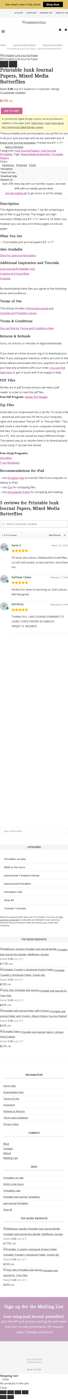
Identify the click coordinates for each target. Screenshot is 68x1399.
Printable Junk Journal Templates (21, 1196)
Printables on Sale (15, 859)
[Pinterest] (32, 1347)
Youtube (5, 278)
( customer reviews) (13, 92)
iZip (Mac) (6, 458)
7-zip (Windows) (10, 463)
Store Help (31, 13)
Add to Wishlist (14, 147)
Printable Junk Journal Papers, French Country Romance (5, 801)
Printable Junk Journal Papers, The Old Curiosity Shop (5, 741)
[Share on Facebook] (3, 688)
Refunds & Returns (14, 1111)
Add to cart (11, 111)
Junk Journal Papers (53, 44)
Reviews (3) (6, 179)
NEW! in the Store (14, 867)
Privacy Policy (11, 1124)
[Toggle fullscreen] (10, 1392)
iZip (10, 487)
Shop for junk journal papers (18, 255)
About (7, 1153)
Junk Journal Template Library (21, 875)
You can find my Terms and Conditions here (27, 328)
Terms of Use (61, 13)
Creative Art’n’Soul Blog (14, 273)
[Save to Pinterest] (3, 695)
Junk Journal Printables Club (17, 269)
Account (19, 13)
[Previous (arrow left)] (3, 1397)
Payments (9, 1104)
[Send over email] (3, 702)
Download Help (8, 176)
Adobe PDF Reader (36, 397)
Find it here (37, 123)
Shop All (9, 900)
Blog (6, 1144)
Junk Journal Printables (24, 44)
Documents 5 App (19, 492)
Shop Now (53, 4)
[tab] (34, 169)
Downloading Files (13, 1092)
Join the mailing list (16, 193)
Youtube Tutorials (15, 908)
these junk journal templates (18, 143)
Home (3, 44)
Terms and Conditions (15, 1117)
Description (6, 168)
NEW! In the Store (13, 1184)
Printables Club (13, 891)
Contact (8, 1148)
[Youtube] (36, 1347)
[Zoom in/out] (3, 1392)
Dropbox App (16, 478)
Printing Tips (46, 13)
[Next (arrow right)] (10, 1397)
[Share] (18, 1392)
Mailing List (10, 1158)
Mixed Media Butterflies (35, 154)
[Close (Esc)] (25, 1392)
